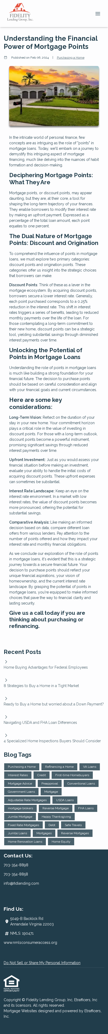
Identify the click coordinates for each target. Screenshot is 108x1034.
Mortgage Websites (21, 1011)
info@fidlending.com (21, 883)
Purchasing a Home (70, 57)
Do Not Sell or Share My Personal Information (42, 963)
